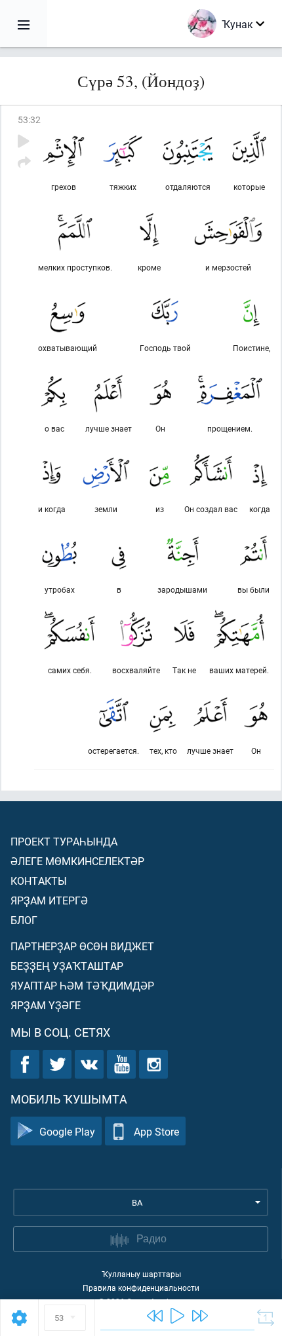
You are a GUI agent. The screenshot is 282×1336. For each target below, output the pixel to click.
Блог (23, 920)
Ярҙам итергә (49, 900)
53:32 (29, 119)
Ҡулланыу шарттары (141, 1274)
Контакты (38, 880)
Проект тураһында (63, 841)
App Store (156, 1131)
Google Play (67, 1131)
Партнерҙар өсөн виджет (82, 946)
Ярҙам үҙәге (45, 1005)
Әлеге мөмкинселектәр (77, 861)
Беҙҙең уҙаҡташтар (66, 966)
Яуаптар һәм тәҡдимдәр (82, 985)
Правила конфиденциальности (141, 1287)
